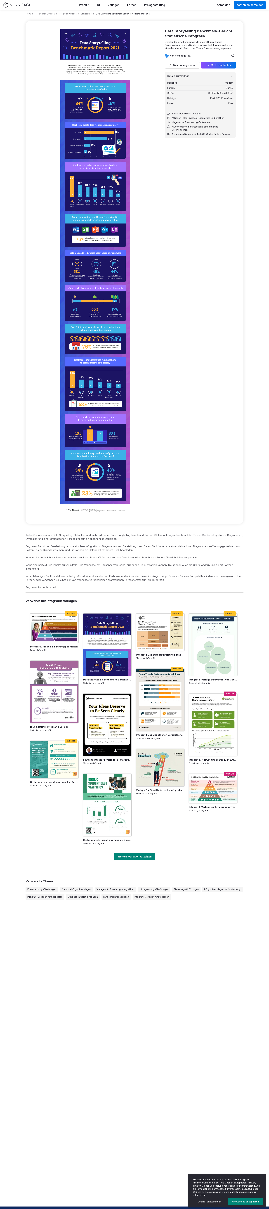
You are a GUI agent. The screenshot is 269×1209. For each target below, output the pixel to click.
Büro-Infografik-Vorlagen (116, 896)
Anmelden (223, 5)
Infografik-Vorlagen (68, 14)
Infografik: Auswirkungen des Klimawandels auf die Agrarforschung (213, 759)
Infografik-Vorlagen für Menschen (151, 896)
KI (98, 5)
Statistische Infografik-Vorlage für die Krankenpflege (54, 782)
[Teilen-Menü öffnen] (232, 55)
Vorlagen (113, 5)
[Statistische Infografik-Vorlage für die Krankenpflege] (54, 759)
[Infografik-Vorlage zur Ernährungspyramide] (213, 788)
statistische (86, 14)
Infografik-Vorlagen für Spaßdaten (44, 896)
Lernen (131, 5)
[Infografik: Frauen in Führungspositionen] (54, 628)
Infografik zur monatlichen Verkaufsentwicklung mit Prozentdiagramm (160, 735)
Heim (28, 14)
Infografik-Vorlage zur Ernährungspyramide (213, 807)
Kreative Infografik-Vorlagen (41, 889)
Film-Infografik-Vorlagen (186, 889)
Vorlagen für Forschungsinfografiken (115, 889)
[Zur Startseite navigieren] (17, 5)
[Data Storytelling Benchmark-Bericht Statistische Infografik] (107, 645)
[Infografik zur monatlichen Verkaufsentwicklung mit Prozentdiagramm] (160, 700)
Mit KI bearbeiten (221, 65)
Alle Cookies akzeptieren (245, 1201)
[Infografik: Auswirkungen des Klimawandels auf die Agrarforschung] (213, 725)
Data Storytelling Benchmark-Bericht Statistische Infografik (107, 679)
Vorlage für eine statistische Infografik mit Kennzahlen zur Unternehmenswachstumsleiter (160, 790)
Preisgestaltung (154, 5)
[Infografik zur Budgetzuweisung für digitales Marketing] (160, 632)
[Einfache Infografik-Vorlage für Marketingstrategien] (107, 725)
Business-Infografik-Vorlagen (83, 896)
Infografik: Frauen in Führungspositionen (54, 646)
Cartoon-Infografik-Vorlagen (76, 889)
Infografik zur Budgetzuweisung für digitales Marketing (160, 654)
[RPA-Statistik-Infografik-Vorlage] (54, 692)
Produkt (84, 5)
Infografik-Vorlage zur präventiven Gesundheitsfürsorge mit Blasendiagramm (213, 679)
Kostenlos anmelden (249, 5)
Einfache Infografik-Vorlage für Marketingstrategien (107, 759)
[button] (182, 65)
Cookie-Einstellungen (209, 1201)
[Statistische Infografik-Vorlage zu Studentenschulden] (107, 805)
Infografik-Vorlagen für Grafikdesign (222, 889)
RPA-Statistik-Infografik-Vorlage (49, 726)
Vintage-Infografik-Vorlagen (154, 889)
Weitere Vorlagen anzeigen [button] (135, 856)
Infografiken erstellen (45, 14)
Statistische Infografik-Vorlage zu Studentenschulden (107, 840)
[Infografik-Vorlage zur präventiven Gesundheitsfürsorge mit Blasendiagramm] (213, 645)
